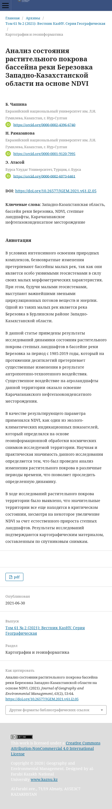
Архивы (33, 18)
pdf (16, 576)
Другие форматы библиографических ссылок (49, 709)
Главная (12, 18)
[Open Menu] (5, 5)
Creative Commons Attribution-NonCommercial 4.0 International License (55, 748)
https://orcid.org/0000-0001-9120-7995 (44, 153)
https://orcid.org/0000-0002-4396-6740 (44, 124)
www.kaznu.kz (44, 779)
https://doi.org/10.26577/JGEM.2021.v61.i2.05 (56, 190)
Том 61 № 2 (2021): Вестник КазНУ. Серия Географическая (55, 23)
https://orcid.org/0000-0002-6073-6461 (44, 176)
